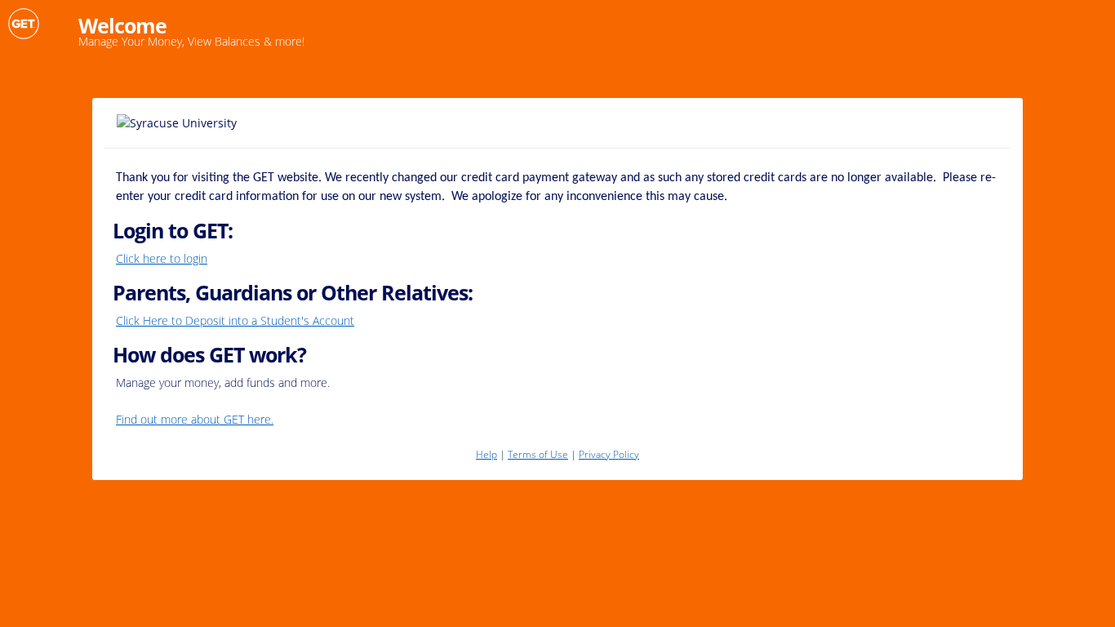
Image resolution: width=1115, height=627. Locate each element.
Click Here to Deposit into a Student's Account (235, 320)
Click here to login (161, 258)
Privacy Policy (609, 454)
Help (486, 454)
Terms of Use (538, 454)
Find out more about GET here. (194, 419)
